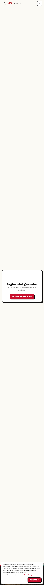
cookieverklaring (26, 575)
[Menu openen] (39, 3)
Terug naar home (23, 296)
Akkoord (34, 580)
